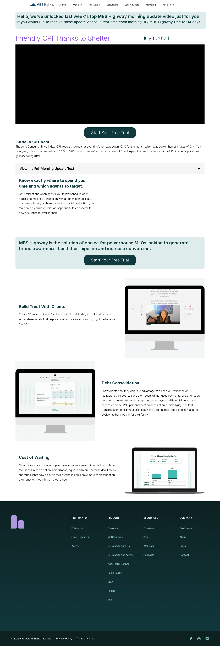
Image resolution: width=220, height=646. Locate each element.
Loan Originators (81, 537)
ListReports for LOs (119, 546)
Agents (76, 546)
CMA (110, 582)
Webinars (149, 546)
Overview (113, 528)
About (183, 537)
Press (183, 546)
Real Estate (94, 5)
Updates (77, 5)
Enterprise (77, 528)
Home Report (115, 573)
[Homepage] (38, 522)
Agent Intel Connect (119, 564)
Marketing (151, 5)
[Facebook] (191, 639)
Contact (184, 555)
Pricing (111, 590)
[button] (110, 168)
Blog (146, 537)
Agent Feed (168, 5)
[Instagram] (199, 639)
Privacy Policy (64, 638)
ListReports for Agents (121, 555)
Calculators (112, 5)
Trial (110, 599)
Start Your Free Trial (110, 132)
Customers (186, 528)
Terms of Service (85, 638)
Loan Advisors (132, 5)
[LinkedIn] (207, 639)
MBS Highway (115, 537)
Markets (62, 5)
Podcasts (149, 555)
